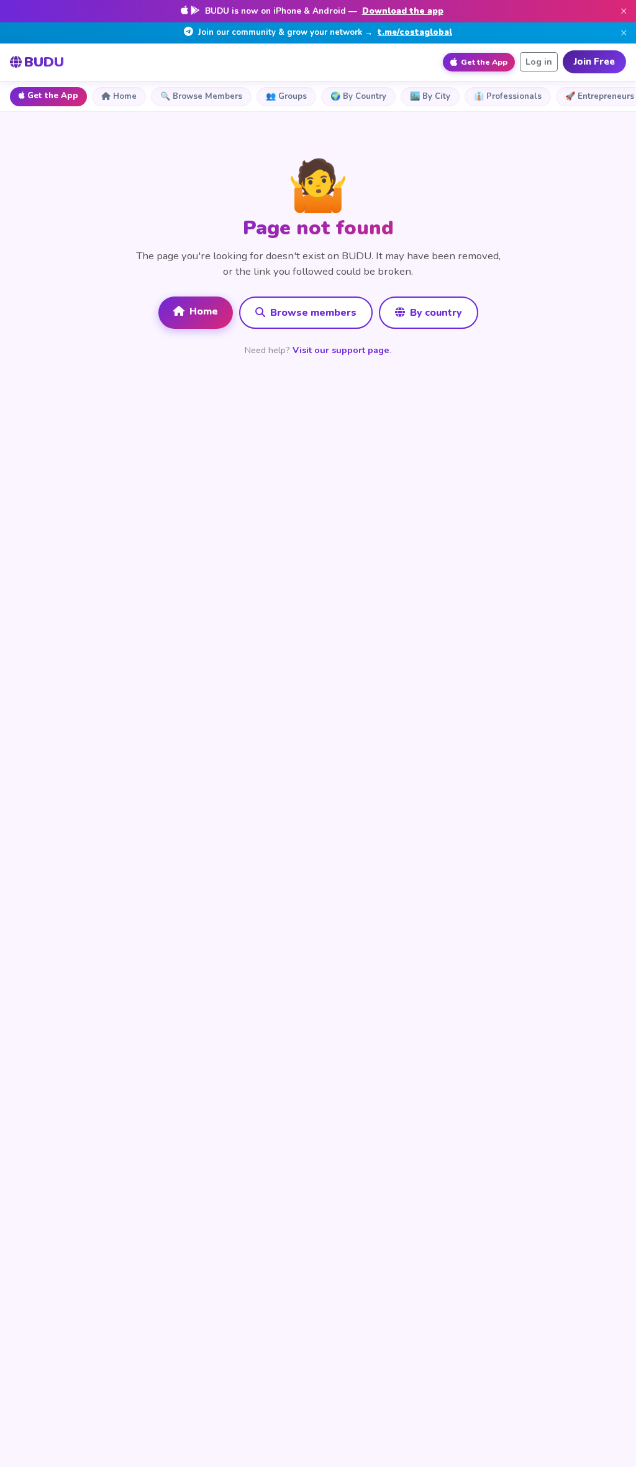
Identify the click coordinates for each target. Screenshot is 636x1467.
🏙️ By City (430, 96)
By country (434, 313)
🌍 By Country (358, 96)
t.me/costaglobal (415, 32)
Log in (538, 62)
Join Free (594, 61)
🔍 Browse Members (201, 96)
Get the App (52, 95)
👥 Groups (286, 96)
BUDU (44, 61)
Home (125, 96)
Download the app (402, 11)
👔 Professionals (508, 96)
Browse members (312, 313)
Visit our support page (341, 350)
